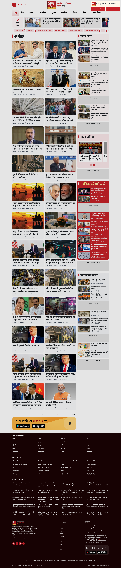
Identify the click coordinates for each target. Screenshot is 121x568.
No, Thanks (98, 9)
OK (112, 9)
